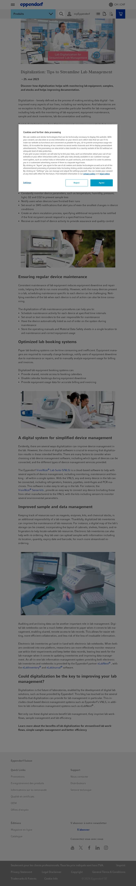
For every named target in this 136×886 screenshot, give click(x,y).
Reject (76, 183)
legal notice (105, 174)
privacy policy (89, 174)
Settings (27, 182)
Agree (101, 183)
